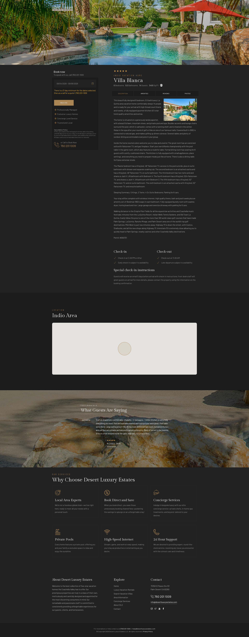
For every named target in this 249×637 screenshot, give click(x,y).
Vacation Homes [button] (121, 6)
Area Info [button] (161, 6)
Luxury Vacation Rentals (124, 590)
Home (116, 586)
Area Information (121, 597)
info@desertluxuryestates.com (164, 602)
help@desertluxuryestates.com (143, 629)
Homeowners (188, 6)
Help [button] (174, 6)
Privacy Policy (148, 631)
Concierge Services (122, 601)
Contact (117, 609)
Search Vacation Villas (123, 593)
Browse (138, 6)
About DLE (118, 605)
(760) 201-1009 (78, 75)
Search (149, 6)
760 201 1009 (68, 146)
